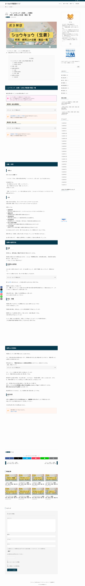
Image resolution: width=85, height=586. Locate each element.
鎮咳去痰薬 (65, 88)
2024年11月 (64, 159)
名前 (8, 534)
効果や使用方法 (15, 68)
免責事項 (52, 582)
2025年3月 (64, 151)
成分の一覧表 (14, 411)
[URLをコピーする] (53, 458)
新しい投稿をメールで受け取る (13, 566)
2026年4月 (64, 125)
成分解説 (8, 17)
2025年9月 (64, 141)
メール (9, 539)
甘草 (10, 282)
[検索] (79, 0)
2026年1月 (64, 130)
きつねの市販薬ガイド (13, 3)
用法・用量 (16, 73)
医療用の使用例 (17, 71)
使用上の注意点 (15, 75)
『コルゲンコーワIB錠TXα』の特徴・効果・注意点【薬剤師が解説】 (70, 103)
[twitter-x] (76, 0)
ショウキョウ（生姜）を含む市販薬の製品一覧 (22, 61)
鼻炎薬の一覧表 (14, 134)
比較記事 (64, 77)
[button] (9, 458)
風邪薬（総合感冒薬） (18, 62)
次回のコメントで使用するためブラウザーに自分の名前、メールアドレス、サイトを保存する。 (27, 548)
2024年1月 (64, 184)
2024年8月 (64, 166)
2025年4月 (64, 148)
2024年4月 (64, 177)
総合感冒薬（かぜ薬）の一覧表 (17, 116)
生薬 (13, 452)
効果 (15, 70)
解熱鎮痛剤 (65, 85)
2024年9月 (64, 164)
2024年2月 (64, 182)
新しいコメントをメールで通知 (13, 562)
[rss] (77, 0)
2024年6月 (64, 171)
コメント (9, 518)
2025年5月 (64, 146)
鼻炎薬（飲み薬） (17, 64)
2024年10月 (64, 161)
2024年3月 (64, 179)
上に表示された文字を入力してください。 (15, 554)
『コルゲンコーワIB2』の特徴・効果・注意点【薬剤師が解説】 (70, 113)
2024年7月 (64, 169)
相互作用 (16, 77)
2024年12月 (64, 156)
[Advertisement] (31, 148)
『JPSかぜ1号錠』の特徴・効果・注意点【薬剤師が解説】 (70, 108)
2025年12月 (64, 133)
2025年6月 (64, 143)
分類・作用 (14, 66)
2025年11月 (64, 135)
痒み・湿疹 (65, 80)
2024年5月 (64, 174)
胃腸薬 (64, 82)
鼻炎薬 (64, 93)
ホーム (32, 582)
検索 (78, 66)
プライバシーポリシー (45, 582)
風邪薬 (64, 90)
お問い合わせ (37, 582)
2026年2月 (64, 128)
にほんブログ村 (64, 221)
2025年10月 (64, 138)
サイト (8, 544)
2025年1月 (64, 154)
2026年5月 (64, 123)
